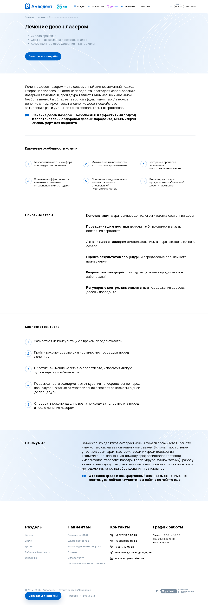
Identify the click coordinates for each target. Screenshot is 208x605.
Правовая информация (81, 595)
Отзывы (72, 552)
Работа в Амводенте (37, 552)
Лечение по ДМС (78, 535)
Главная (29, 17)
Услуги (42, 17)
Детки (29, 546)
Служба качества (78, 540)
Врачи (28, 540)
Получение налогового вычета (86, 563)
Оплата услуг (76, 557)
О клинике (31, 557)
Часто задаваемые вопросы (84, 546)
